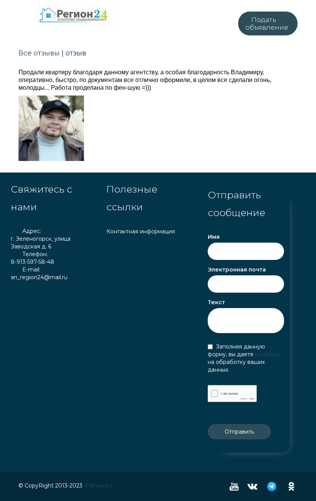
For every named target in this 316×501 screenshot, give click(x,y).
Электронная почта (237, 269)
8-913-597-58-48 (32, 261)
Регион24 (99, 485)
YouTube (234, 486)
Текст (216, 302)
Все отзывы (39, 53)
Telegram (271, 486)
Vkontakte (252, 486)
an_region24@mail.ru (39, 277)
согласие (267, 354)
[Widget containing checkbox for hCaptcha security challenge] (232, 393)
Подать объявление (266, 23)
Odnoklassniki (291, 486)
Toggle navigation (17, 9)
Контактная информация (140, 231)
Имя (214, 236)
